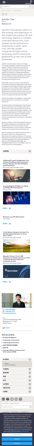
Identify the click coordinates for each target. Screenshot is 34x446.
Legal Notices (5, 412)
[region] (17, 429)
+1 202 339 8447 (10, 309)
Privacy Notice (14, 412)
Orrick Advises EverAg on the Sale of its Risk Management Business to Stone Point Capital (16, 234)
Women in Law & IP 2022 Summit (13, 217)
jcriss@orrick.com (10, 313)
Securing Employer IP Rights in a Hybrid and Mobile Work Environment (15, 187)
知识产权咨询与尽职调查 (10, 345)
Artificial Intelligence (9, 337)
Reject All (17, 439)
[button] (3, 14)
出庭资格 (6, 369)
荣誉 (4, 376)
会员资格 (6, 384)
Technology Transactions (11, 340)
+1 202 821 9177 (10, 311)
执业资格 (6, 359)
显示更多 (5, 208)
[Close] (32, 415)
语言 (4, 380)
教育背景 (6, 373)
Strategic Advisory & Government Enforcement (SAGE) (14, 351)
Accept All (17, 443)
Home (3, 10)
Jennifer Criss (8, 19)
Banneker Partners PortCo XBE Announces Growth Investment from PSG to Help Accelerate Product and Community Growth (16, 259)
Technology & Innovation (11, 342)
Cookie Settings (17, 434)
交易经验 (6, 151)
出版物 (5, 391)
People (9, 10)
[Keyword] (30, 407)
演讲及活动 (6, 388)
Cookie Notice (24, 412)
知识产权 (5, 348)
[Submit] (29, 6)
